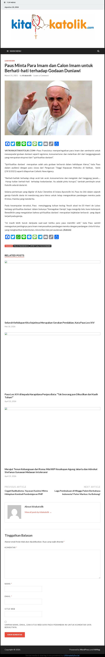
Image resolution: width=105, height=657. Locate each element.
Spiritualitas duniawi (40, 246)
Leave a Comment (41, 75)
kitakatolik (26, 75)
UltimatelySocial (71, 655)
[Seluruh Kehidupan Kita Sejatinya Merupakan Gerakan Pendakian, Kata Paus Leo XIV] (52, 262)
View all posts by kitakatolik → (38, 512)
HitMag (97, 649)
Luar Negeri (10, 61)
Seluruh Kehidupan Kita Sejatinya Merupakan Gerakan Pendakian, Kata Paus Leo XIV (49, 322)
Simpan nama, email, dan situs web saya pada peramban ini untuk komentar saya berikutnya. (48, 626)
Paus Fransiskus (21, 246)
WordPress (85, 649)
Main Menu (15, 51)
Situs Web (10, 609)
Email (8, 596)
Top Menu (11, 2)
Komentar (11, 547)
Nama (8, 584)
